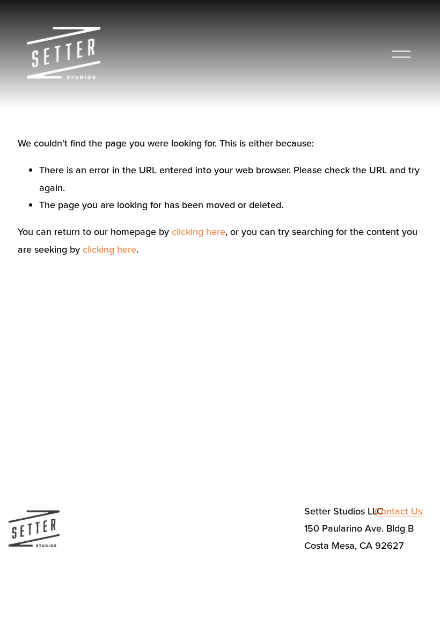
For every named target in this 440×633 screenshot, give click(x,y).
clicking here (198, 231)
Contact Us (398, 511)
